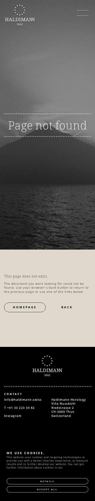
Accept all (47, 489)
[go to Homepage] (20, 15)
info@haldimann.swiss (23, 400)
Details (47, 481)
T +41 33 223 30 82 (19, 408)
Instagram (13, 416)
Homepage (25, 307)
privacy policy (73, 467)
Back (67, 307)
